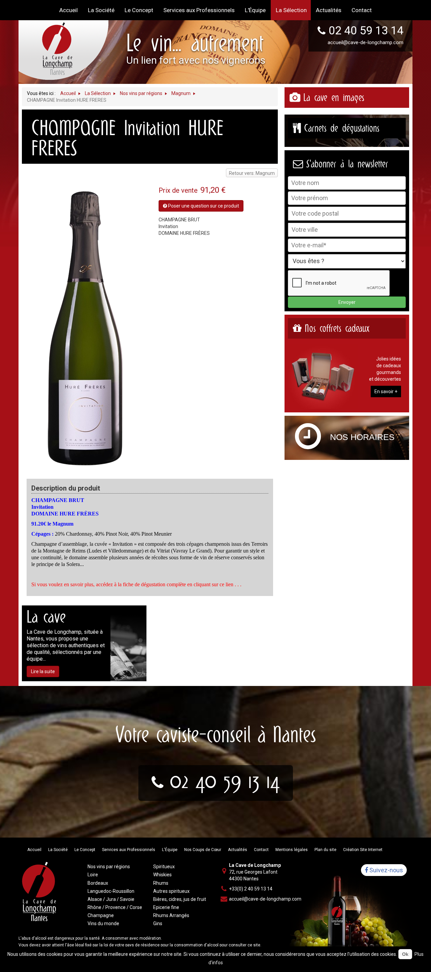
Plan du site (325, 849)
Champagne (101, 915)
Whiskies (162, 874)
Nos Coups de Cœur (202, 849)
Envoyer (347, 302)
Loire (93, 874)
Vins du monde (103, 923)
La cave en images (333, 97)
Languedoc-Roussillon (111, 891)
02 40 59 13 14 (366, 30)
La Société (58, 849)
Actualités (237, 849)
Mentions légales (291, 849)
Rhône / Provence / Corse (115, 907)
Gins (157, 923)
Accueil (34, 849)
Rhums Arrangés (171, 915)
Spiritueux (164, 866)
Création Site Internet (363, 849)
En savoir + (385, 391)
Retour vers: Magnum (252, 173)
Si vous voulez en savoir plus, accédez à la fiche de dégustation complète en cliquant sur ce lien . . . (136, 584)
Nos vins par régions (109, 866)
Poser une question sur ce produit (203, 206)
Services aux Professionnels (128, 849)
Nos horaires (362, 437)
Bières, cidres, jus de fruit (179, 899)
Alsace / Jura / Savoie (111, 899)
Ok (405, 954)
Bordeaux (98, 883)
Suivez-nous (385, 870)
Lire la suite (43, 671)
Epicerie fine (166, 907)
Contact (261, 849)
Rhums (160, 883)
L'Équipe (169, 849)
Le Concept (84, 849)
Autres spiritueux (171, 891)
